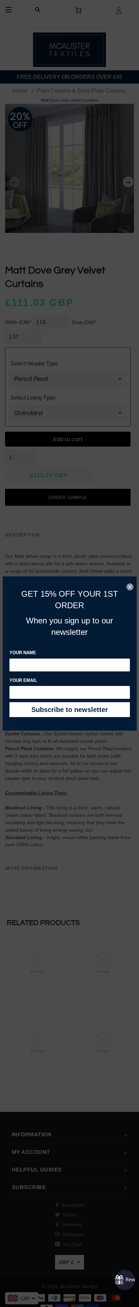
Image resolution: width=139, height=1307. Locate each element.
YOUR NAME (22, 652)
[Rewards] (125, 1280)
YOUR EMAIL (23, 680)
